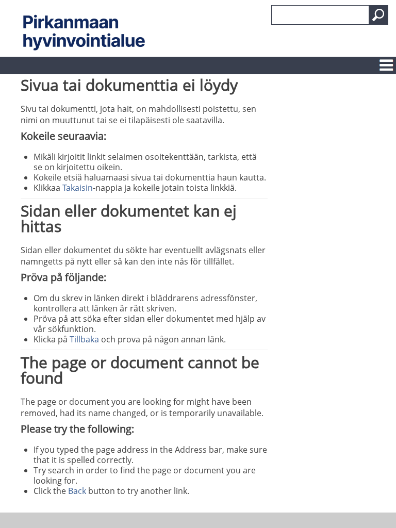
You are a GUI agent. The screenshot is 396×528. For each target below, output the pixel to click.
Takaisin (77, 187)
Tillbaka (84, 339)
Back (77, 491)
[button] (378, 15)
